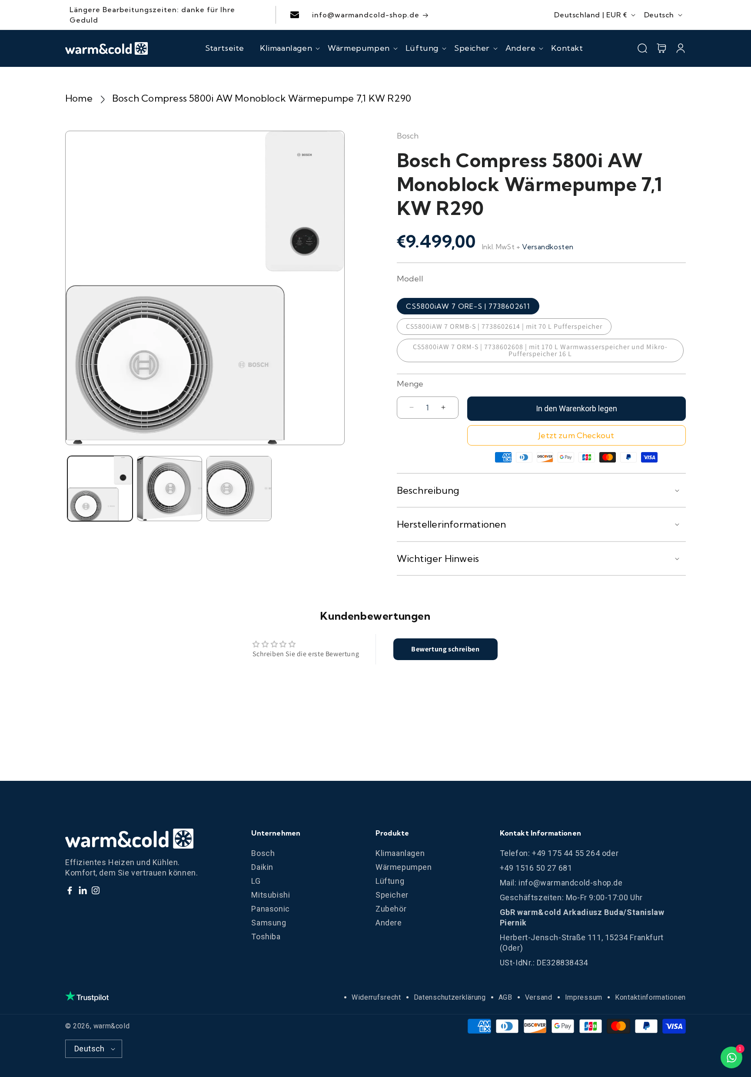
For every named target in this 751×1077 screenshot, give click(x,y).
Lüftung (390, 880)
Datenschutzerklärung (450, 997)
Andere (389, 922)
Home (79, 98)
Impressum (583, 997)
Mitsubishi (270, 894)
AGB (505, 997)
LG (255, 880)
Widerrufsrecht (376, 997)
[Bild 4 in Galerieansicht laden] (169, 488)
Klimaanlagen (400, 853)
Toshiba (265, 936)
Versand (538, 997)
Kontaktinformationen (650, 997)
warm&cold (111, 1026)
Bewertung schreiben (445, 649)
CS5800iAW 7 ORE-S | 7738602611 (468, 306)
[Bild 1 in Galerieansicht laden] (100, 488)
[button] (286, 48)
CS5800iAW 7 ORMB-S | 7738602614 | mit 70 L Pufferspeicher (504, 326)
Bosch (263, 853)
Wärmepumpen (404, 867)
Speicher (392, 894)
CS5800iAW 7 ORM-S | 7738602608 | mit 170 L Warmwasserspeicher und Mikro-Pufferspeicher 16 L (540, 350)
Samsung (268, 922)
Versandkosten (547, 246)
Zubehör (391, 908)
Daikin (262, 867)
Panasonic (270, 908)
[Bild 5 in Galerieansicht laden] (239, 488)
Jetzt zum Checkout (576, 435)
